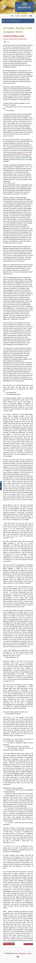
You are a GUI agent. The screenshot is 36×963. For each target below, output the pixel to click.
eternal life (27, 139)
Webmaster (22, 953)
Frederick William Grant (13, 36)
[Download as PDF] (5, 42)
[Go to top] (18, 956)
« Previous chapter (8, 944)
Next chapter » (28, 944)
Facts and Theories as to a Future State (14, 39)
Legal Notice (24, 16)
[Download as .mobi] (8, 42)
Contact (17, 16)
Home (12, 16)
